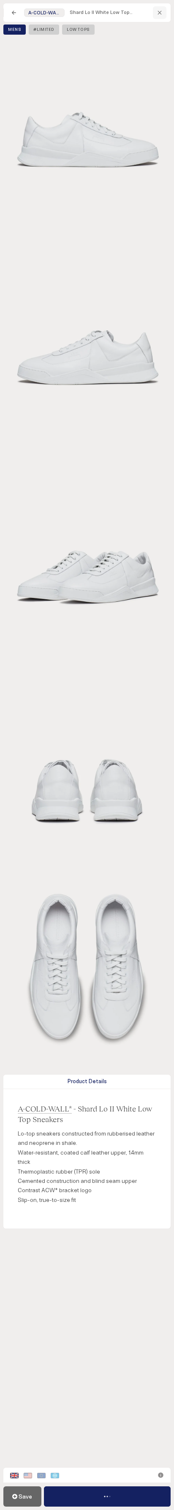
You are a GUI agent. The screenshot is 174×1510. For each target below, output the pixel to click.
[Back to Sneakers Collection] (14, 13)
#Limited (43, 30)
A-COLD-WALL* (45, 1108)
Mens (14, 30)
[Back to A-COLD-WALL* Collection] (159, 12)
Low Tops (78, 30)
